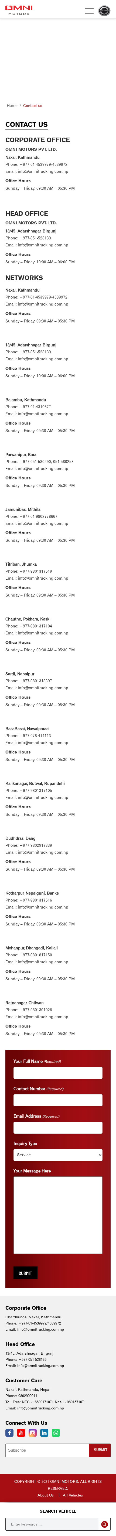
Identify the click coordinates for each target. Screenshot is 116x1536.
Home (12, 105)
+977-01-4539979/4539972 (43, 164)
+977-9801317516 (35, 900)
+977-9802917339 (35, 845)
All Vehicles (73, 1495)
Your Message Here (32, 1170)
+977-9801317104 (35, 626)
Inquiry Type (25, 1143)
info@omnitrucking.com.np (43, 171)
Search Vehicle (58, 1511)
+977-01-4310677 (35, 406)
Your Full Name (37, 1061)
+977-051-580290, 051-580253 (46, 461)
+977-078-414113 (35, 735)
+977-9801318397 (35, 681)
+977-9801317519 (35, 571)
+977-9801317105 (35, 790)
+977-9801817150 (35, 955)
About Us (45, 1495)
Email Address (36, 1116)
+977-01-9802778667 (38, 516)
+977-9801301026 (35, 1009)
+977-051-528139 (35, 238)
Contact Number (38, 1088)
